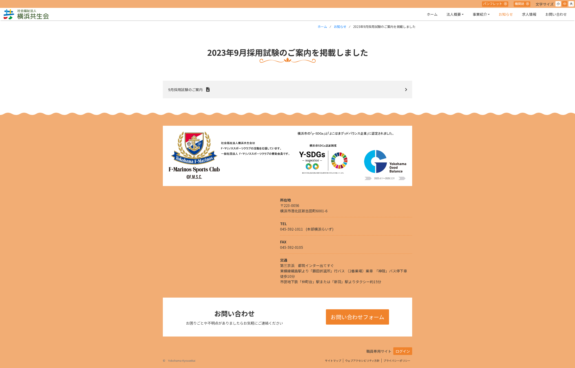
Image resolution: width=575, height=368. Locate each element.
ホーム (432, 14)
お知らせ (506, 14)
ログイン (403, 351)
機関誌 (519, 3)
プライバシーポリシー (396, 360)
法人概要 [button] (454, 14)
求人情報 (529, 14)
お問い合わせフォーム (357, 317)
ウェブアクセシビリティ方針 (362, 360)
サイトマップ (333, 360)
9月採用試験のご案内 (185, 89)
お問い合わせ (556, 14)
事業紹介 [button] (480, 14)
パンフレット (492, 3)
